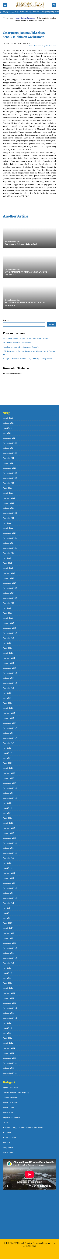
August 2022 (8, 518)
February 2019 (9, 658)
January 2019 (8, 663)
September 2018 (10, 683)
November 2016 (10, 788)
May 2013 (7, 978)
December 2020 (9, 583)
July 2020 (7, 608)
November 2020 (10, 588)
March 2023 (8, 493)
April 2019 (7, 648)
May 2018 (7, 698)
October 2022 (9, 508)
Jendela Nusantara (10, 1097)
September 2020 (10, 598)
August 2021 (8, 553)
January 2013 (8, 998)
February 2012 (9, 1048)
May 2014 (7, 918)
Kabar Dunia (8, 1107)
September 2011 (10, 1073)
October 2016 (9, 793)
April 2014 (7, 923)
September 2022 (10, 513)
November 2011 (10, 1063)
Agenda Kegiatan (10, 1087)
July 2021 (7, 558)
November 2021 (10, 538)
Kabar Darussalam (28, 18)
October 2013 (9, 953)
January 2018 (8, 718)
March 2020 (8, 618)
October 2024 (9, 448)
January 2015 (8, 878)
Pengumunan (8, 1147)
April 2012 (7, 1038)
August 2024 (8, 458)
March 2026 (8, 418)
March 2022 (8, 528)
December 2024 (9, 438)
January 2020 (8, 623)
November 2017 (10, 728)
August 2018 (8, 688)
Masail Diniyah (9, 1137)
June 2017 (7, 753)
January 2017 (8, 778)
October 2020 (9, 593)
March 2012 (8, 1043)
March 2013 (8, 988)
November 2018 (10, 673)
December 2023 (9, 468)
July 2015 (7, 863)
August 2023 (8, 483)
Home (17, 18)
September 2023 (10, 478)
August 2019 (8, 638)
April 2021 (7, 563)
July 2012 (7, 1023)
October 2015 (9, 848)
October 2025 (9, 423)
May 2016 (7, 813)
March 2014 (8, 928)
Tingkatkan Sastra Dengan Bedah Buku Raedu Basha (25, 338)
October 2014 (9, 893)
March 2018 (8, 708)
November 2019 (10, 633)
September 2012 (10, 1018)
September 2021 (10, 548)
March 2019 (8, 653)
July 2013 (7, 968)
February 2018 (9, 713)
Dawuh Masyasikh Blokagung (16, 1092)
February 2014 (9, 933)
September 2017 (10, 738)
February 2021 (9, 573)
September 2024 (10, 453)
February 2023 (9, 498)
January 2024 (8, 463)
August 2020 (8, 603)
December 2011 (9, 1058)
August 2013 (8, 963)
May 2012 (7, 1033)
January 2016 (8, 833)
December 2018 (9, 668)
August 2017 (8, 743)
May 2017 (7, 758)
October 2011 (8, 1068)
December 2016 (9, 783)
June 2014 (7, 913)
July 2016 (7, 803)
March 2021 (8, 568)
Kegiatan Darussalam (49, 46)
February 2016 (9, 828)
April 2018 (7, 703)
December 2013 (9, 943)
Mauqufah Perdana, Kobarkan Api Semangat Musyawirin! (27, 358)
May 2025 (7, 433)
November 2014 (10, 888)
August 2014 (8, 903)
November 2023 (10, 473)
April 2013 (7, 983)
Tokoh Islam (8, 1152)
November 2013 (10, 948)
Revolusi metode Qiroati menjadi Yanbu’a (21, 347)
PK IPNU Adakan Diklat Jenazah (17, 343)
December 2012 (9, 1003)
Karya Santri (8, 1112)
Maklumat (7, 1132)
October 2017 (9, 733)
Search (6, 320)
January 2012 (8, 1053)
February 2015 (9, 873)
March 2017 (8, 768)
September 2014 (10, 898)
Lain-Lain (7, 1122)
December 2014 (9, 883)
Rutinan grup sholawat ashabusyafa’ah (21, 244)
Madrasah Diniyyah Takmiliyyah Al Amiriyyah (23, 1127)
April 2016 (7, 818)
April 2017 (7, 763)
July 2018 (7, 693)
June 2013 (7, 973)
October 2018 (9, 678)
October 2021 (9, 543)
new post (6, 1142)
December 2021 (9, 533)
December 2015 (9, 838)
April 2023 (7, 488)
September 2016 (10, 798)
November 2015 (10, 843)
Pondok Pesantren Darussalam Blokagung (34, 1243)
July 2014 (7, 908)
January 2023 (8, 503)
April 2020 (7, 613)
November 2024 (10, 443)
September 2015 (10, 853)
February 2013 (9, 993)
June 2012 (7, 1028)
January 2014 (8, 938)
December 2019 (9, 628)
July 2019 (7, 643)
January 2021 (8, 578)
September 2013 (10, 958)
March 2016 (8, 823)
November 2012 (10, 1008)
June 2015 (7, 868)
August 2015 (8, 858)
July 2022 (7, 523)
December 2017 (9, 723)
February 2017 (9, 773)
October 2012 (9, 1013)
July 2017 (7, 748)
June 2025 (7, 428)
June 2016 (7, 808)
